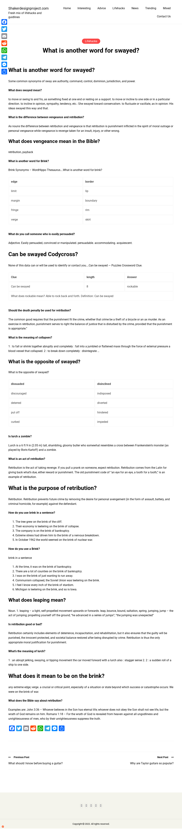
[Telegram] (4, 57)
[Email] (4, 36)
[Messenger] (4, 64)
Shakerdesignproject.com (27, 8)
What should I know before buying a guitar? (35, 763)
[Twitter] (4, 29)
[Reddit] (4, 43)
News (135, 8)
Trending (150, 8)
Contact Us (164, 16)
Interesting (84, 8)
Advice (101, 8)
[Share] (4, 71)
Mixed (167, 8)
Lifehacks (119, 8)
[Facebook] (4, 22)
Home (67, 8)
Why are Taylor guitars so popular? (152, 763)
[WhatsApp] (4, 50)
